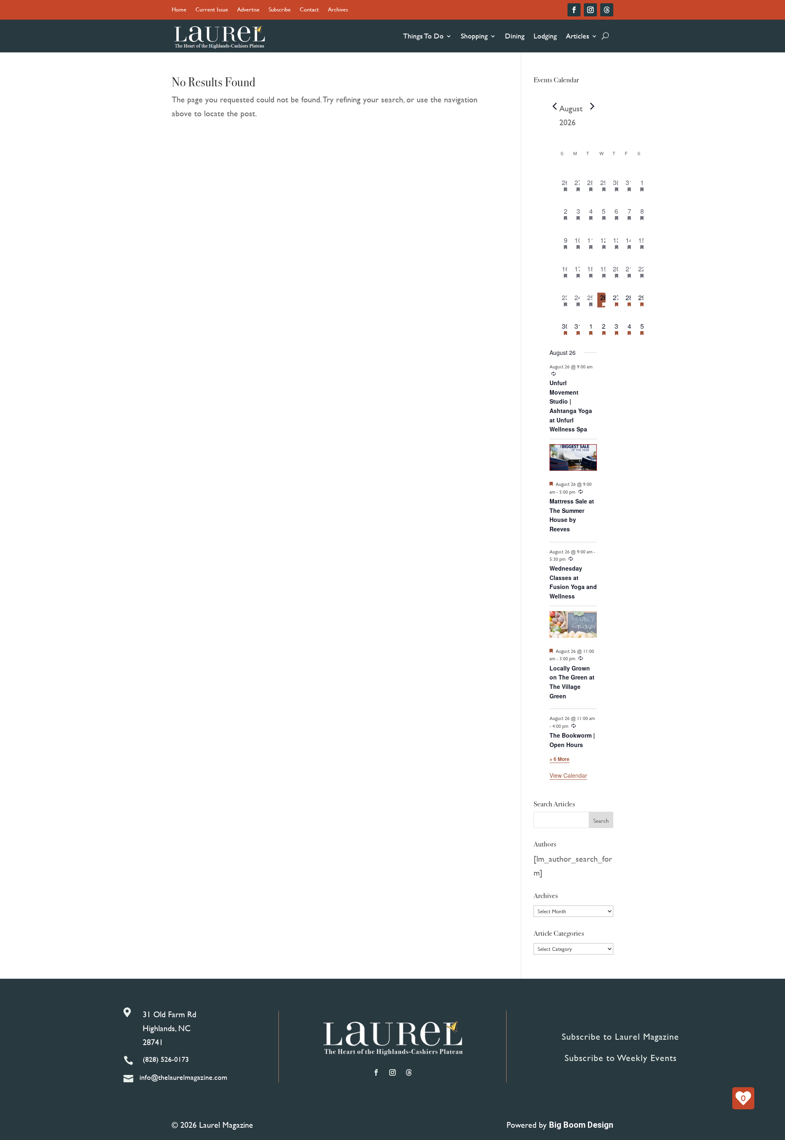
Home (179, 10)
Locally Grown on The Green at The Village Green (572, 682)
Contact (309, 10)
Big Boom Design (581, 1125)
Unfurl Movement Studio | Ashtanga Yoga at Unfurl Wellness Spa (571, 406)
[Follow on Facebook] (574, 9)
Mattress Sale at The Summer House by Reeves (572, 515)
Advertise (248, 10)
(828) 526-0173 (166, 1059)
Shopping (474, 35)
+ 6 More (560, 759)
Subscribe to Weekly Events (621, 1058)
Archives (338, 10)
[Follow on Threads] (606, 9)
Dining (515, 35)
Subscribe (280, 10)
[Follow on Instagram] (590, 9)
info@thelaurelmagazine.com (183, 1077)
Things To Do (423, 35)
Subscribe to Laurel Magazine (620, 1036)
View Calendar (568, 775)
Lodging (545, 35)
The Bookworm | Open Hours (572, 740)
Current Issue (211, 10)
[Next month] (592, 106)
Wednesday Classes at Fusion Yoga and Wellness (573, 582)
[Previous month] (554, 106)
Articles (577, 35)
